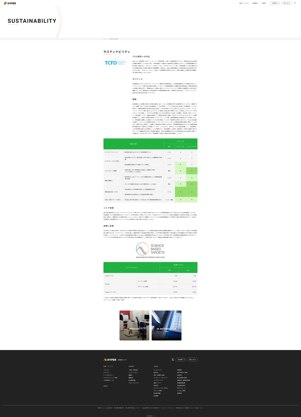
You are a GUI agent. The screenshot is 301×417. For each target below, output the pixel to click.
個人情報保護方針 (119, 408)
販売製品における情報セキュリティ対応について (189, 408)
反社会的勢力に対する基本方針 (150, 408)
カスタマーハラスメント (167, 408)
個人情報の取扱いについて (133, 408)
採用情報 (180, 359)
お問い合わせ (192, 359)
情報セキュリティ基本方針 (105, 408)
